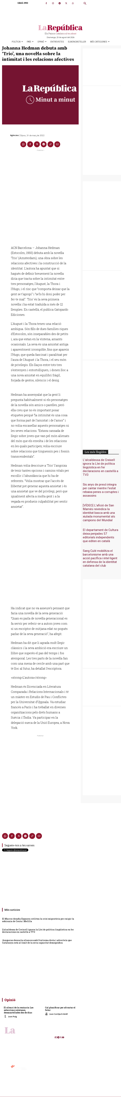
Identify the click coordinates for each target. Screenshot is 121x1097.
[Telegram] (59, 3)
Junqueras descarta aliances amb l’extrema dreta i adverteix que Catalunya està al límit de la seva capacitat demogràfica (37, 941)
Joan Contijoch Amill (58, 1013)
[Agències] (6, 135)
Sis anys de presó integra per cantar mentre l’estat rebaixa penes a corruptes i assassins (101, 490)
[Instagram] (52, 3)
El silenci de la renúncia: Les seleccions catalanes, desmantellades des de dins (18, 1010)
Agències (14, 135)
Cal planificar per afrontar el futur (60, 1008)
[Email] (57, 144)
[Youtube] (63, 1037)
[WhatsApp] (72, 3)
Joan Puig (12, 1016)
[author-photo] (6, 1016)
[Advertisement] (40, 196)
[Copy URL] (50, 144)
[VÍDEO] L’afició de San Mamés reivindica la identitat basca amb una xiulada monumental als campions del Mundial (99, 513)
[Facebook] (46, 3)
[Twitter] (66, 3)
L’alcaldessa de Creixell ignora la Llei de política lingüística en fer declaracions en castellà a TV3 (38, 930)
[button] (85, 3)
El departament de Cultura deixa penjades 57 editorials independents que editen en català (100, 535)
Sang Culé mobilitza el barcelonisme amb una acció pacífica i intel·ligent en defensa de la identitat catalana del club (100, 558)
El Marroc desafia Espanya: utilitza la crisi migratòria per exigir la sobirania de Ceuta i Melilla (38, 920)
